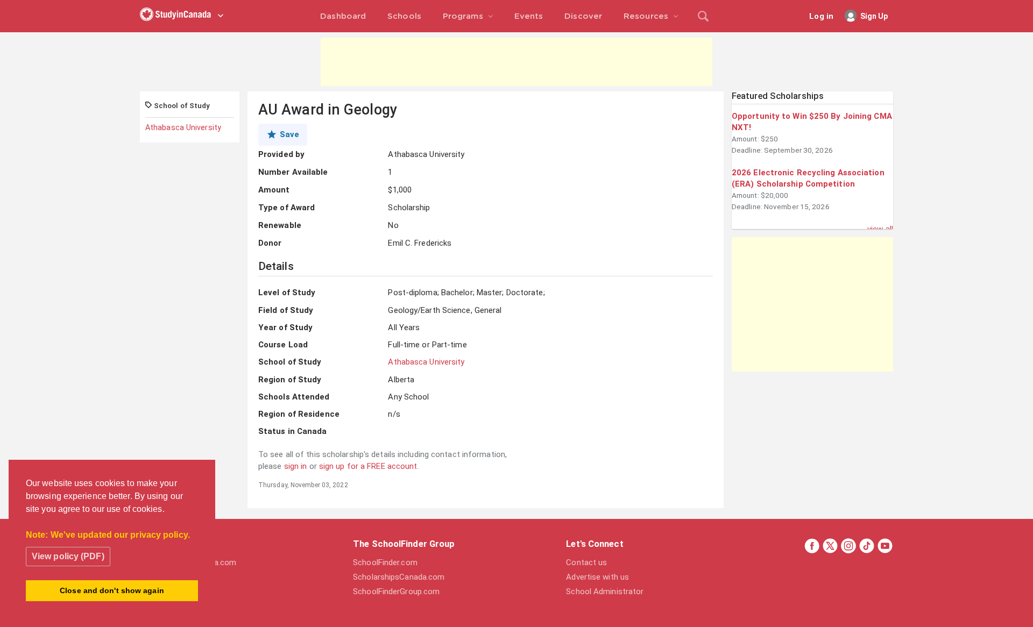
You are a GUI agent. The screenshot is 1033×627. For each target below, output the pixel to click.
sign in (295, 466)
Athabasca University (183, 127)
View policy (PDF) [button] (68, 556)
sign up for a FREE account (368, 466)
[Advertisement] (516, 62)
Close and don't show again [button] (112, 590)
